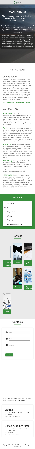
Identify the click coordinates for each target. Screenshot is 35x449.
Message (11, 345)
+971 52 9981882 (9, 432)
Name (10, 332)
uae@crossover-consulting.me (12, 434)
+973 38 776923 (9, 414)
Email (10, 339)
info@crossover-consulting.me (12, 416)
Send (10, 355)
